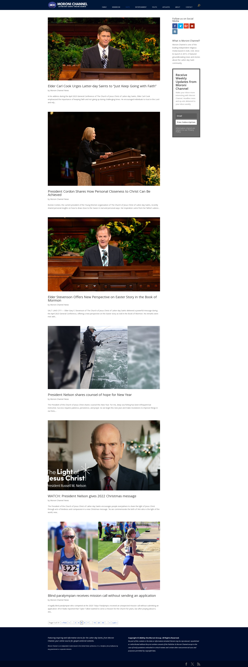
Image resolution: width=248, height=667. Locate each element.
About (177, 7)
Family (104, 7)
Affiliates (166, 7)
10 (95, 622)
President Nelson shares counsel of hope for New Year (90, 394)
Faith (128, 7)
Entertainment (141, 7)
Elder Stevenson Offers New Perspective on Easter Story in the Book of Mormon (102, 299)
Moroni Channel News (59, 90)
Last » (114, 622)
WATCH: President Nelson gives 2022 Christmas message (92, 496)
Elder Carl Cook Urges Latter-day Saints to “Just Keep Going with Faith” (102, 86)
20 (99, 622)
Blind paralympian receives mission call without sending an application (102, 595)
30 (103, 622)
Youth (154, 7)
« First (64, 622)
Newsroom (116, 7)
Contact (189, 7)
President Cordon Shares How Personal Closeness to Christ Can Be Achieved (99, 193)
